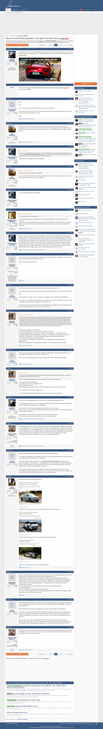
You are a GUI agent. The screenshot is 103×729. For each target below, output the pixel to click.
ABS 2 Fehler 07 (82, 201)
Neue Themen (79, 161)
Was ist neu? (15, 9)
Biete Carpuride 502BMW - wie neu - (22, 706)
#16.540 (71, 627)
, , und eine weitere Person (33, 249)
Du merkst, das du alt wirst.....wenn (83, 248)
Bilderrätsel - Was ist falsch (85, 222)
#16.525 (71, 166)
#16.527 (71, 209)
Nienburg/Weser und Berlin (13, 272)
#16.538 (71, 571)
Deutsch (16, 723)
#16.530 (71, 285)
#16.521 (71, 49)
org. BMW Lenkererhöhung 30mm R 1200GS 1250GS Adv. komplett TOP (87, 125)
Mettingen (15, 139)
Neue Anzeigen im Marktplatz (84, 117)
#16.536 (71, 450)
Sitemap (67, 723)
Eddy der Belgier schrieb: (25, 170)
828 (58, 45)
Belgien (15, 162)
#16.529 (71, 254)
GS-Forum (9, 723)
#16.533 (71, 368)
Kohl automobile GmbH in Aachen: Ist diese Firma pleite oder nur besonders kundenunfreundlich (86, 100)
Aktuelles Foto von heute (84, 91)
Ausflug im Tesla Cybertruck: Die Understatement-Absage (34, 564)
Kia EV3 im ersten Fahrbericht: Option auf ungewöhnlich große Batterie (37, 537)
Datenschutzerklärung (87, 723)
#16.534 (71, 397)
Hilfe (94, 723)
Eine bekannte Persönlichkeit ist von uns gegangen (86, 255)
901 (66, 45)
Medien (23, 9)
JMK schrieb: (22, 150)
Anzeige (12, 87)
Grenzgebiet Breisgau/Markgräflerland (12, 442)
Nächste (71, 45)
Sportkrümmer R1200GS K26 (85, 129)
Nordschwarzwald (13, 225)
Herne (16, 65)
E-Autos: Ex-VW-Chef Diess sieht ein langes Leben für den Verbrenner (37, 108)
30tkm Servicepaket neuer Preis (17, 712)
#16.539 (71, 599)
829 (61, 45)
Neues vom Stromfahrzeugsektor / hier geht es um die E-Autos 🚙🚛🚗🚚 (87, 231)
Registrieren (85, 84)
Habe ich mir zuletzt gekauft (85, 226)
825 (50, 45)
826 (53, 45)
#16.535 (71, 423)
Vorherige (41, 45)
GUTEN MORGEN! (83, 213)
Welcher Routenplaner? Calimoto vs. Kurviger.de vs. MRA (86, 184)
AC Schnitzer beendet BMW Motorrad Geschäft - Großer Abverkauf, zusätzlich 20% (85, 172)
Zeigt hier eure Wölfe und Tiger (86, 235)
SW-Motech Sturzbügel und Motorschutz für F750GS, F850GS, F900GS (87, 150)
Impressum (61, 723)
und (27, 119)
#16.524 (71, 146)
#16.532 (71, 349)
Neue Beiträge (9, 12)
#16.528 (71, 232)
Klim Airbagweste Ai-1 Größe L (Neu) (23, 700)
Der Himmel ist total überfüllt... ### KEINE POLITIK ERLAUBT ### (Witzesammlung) (87, 106)
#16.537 (71, 476)
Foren (8, 9)
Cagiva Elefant (82, 180)
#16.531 (71, 310)
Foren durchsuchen (17, 12)
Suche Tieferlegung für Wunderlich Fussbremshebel (86, 120)
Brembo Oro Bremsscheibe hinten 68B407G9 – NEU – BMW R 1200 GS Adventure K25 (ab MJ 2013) (87, 139)
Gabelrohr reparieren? (84, 194)
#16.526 (71, 189)
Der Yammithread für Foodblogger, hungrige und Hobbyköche (85, 240)
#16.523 (71, 123)
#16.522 (71, 98)
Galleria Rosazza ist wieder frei (86, 198)
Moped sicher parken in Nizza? (86, 191)
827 (56, 45)
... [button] (47, 45)
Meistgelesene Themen (82, 207)
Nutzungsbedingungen (75, 723)
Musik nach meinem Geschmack (86, 251)
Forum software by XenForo (52, 726)
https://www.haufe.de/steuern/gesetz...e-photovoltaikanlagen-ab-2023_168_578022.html (42, 387)
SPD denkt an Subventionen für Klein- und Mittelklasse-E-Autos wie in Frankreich (40, 509)
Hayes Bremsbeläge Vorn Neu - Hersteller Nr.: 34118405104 (28, 694)
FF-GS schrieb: (23, 372)
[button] (19, 9)
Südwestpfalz (14, 492)
